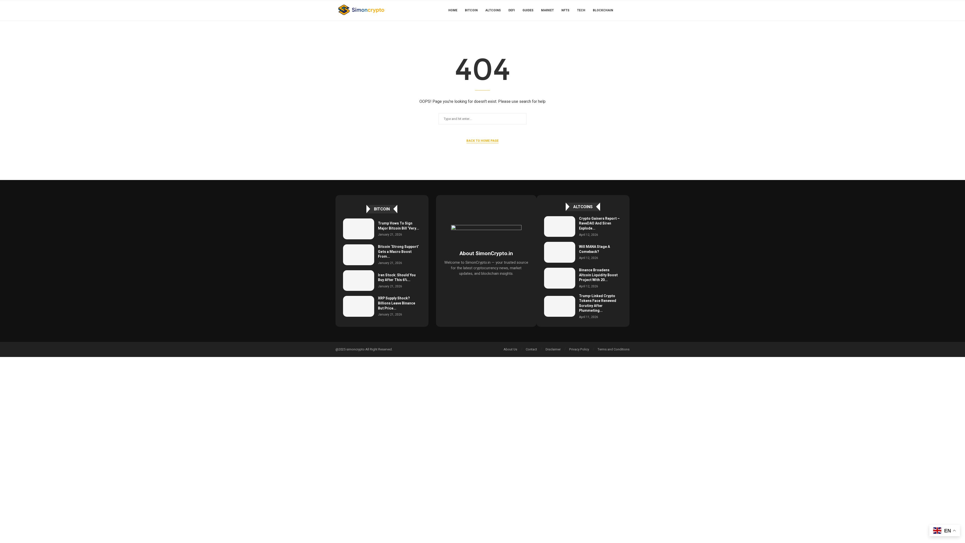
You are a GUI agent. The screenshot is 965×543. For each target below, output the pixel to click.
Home (452, 10)
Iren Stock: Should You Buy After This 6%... (397, 278)
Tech (581, 10)
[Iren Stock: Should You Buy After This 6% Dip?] (358, 280)
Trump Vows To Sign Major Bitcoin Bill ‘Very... (398, 226)
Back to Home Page (482, 141)
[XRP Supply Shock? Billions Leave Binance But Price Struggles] (358, 306)
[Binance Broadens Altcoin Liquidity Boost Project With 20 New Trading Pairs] (559, 278)
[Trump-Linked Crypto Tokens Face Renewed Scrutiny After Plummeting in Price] (559, 306)
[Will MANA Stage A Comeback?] (559, 252)
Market (547, 10)
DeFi (511, 10)
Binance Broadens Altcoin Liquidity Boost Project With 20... (598, 275)
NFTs (565, 10)
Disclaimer (553, 349)
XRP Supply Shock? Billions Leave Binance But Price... (396, 303)
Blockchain (603, 10)
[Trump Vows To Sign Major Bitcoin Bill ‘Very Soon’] (358, 228)
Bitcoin (471, 10)
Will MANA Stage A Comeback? (594, 249)
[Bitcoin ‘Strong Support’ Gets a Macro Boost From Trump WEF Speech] (358, 254)
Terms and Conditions (614, 349)
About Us (510, 349)
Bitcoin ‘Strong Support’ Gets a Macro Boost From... (398, 251)
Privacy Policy (579, 349)
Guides (528, 10)
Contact (531, 349)
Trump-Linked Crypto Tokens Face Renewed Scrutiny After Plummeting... (597, 303)
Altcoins (493, 10)
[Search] (627, 10)
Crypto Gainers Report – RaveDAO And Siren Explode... (599, 223)
